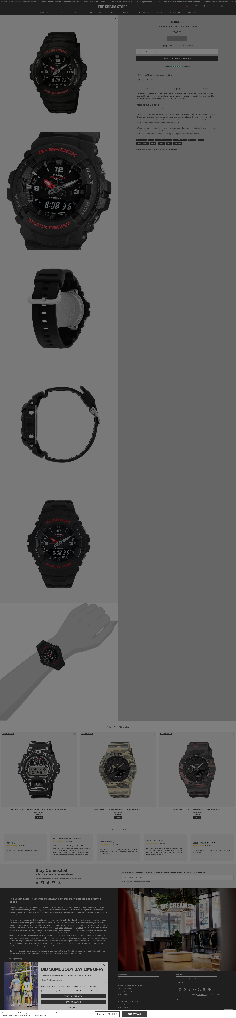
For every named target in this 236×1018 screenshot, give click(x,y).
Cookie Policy (41, 1015)
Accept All (134, 1014)
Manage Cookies (107, 1014)
